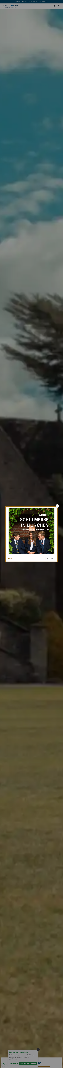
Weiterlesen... (50, 558)
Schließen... (11, 558)
